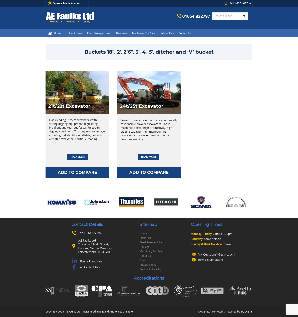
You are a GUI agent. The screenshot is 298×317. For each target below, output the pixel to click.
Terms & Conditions (210, 260)
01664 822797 (196, 16)
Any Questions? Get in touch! (216, 254)
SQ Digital (246, 311)
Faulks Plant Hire (91, 261)
